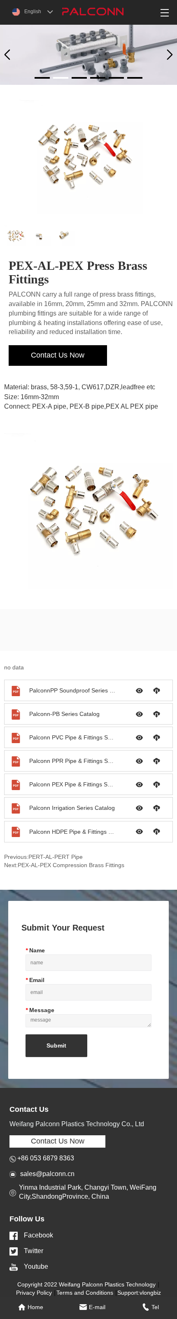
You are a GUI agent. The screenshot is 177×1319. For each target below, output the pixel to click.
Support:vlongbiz (139, 1292)
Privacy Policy (34, 1292)
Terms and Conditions (84, 1292)
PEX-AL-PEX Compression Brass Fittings (71, 865)
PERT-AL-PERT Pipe (55, 857)
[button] (170, 54)
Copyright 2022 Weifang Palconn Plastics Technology (86, 1284)
